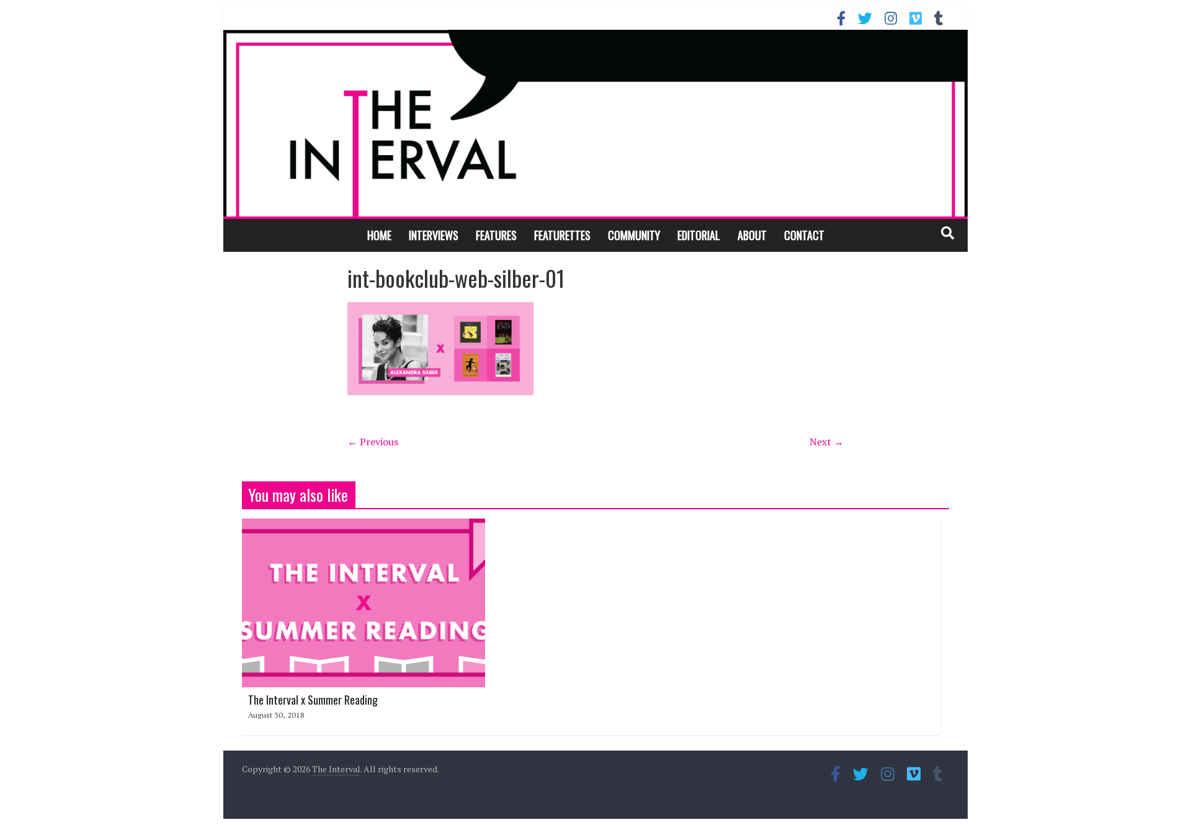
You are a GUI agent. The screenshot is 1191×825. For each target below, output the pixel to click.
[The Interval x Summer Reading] (363, 526)
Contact (804, 235)
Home (379, 235)
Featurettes (562, 235)
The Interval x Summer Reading (313, 700)
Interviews (433, 235)
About (752, 235)
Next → (827, 441)
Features (496, 235)
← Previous (372, 441)
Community (634, 235)
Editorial (698, 235)
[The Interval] (595, 123)
